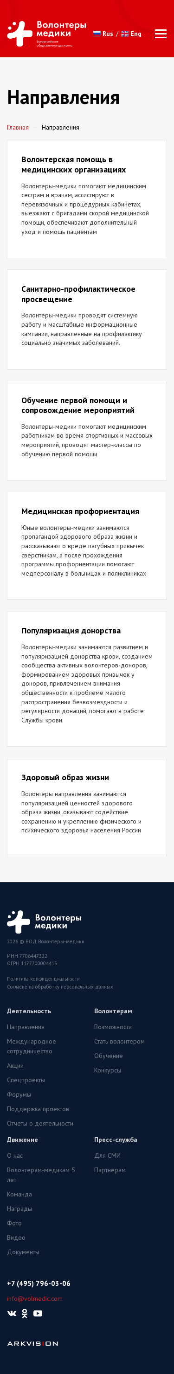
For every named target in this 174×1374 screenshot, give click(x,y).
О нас (15, 1155)
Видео (16, 1237)
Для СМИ (107, 1155)
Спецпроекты (26, 1080)
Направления (26, 1027)
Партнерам (110, 1170)
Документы (23, 1252)
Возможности (113, 1027)
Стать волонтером (119, 1041)
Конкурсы (107, 1070)
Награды (19, 1208)
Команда (19, 1194)
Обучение (108, 1055)
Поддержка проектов (38, 1109)
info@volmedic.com (35, 1298)
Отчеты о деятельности (40, 1123)
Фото (14, 1223)
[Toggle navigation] (158, 34)
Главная (18, 127)
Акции (15, 1065)
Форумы (19, 1094)
